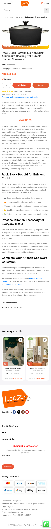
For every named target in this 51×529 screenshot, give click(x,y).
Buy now (41, 85)
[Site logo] (25, 3)
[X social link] (11, 307)
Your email (6, 456)
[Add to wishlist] (20, 340)
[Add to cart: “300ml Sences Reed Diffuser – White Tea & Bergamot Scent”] (29, 364)
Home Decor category (14, 284)
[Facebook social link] (8, 307)
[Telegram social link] (20, 307)
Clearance (17, 371)
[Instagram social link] (23, 412)
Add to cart (22, 85)
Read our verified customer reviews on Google (20, 97)
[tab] (25, 120)
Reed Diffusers (37, 371)
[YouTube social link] (27, 412)
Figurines (9, 371)
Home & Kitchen (15, 17)
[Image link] (16, 398)
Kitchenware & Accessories (35, 17)
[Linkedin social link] (17, 307)
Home (4, 17)
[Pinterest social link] (14, 307)
